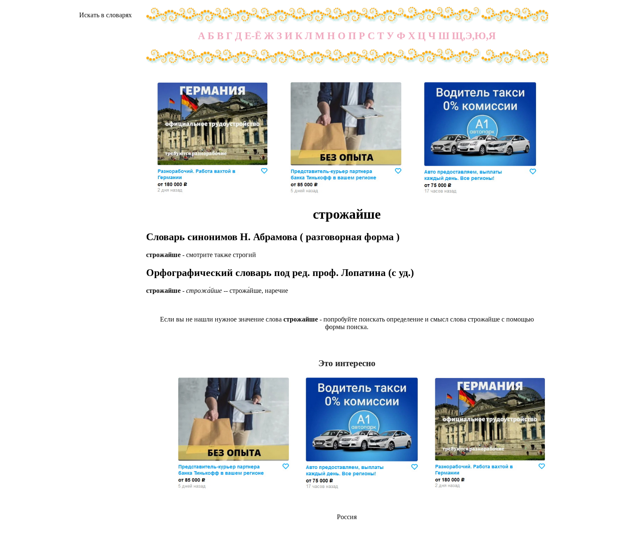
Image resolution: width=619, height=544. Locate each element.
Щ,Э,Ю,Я (474, 35)
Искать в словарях (105, 15)
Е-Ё (253, 35)
